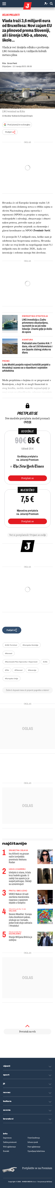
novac (7, 1092)
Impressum (7, 1138)
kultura (7, 1101)
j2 (4, 1084)
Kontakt (6, 1151)
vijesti (6, 1066)
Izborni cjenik (33, 1142)
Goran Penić (12, 63)
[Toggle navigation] (4, 3)
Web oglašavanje (9, 1147)
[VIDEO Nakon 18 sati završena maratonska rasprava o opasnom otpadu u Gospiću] (45, 897)
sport (6, 1075)
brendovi (8, 1119)
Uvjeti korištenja (34, 1138)
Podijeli (8, 132)
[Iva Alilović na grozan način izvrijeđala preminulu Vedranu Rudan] (45, 857)
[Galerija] (27, 90)
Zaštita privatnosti (10, 1142)
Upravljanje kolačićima (36, 1151)
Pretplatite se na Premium (37, 1168)
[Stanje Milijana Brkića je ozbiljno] (45, 939)
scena (7, 1110)
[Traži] (51, 3)
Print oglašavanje (34, 1147)
